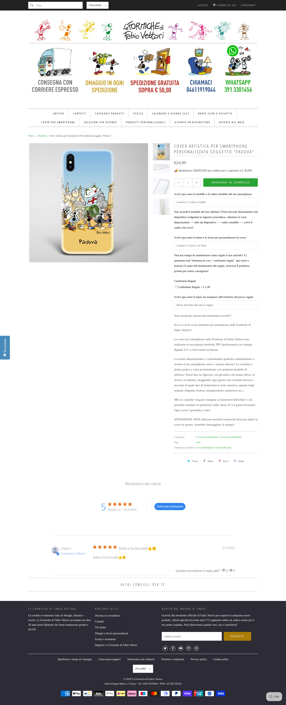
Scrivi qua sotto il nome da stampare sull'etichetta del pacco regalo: (214, 297)
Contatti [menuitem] (79, 113)
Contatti (99, 621)
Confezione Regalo (185, 281)
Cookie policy (221, 659)
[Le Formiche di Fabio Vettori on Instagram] (196, 648)
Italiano (96, 5)
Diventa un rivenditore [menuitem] (192, 122)
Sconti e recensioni (105, 639)
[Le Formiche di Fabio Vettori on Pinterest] (188, 648)
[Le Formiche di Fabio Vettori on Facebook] (172, 648)
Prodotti (42, 135)
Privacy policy (199, 659)
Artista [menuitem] (58, 113)
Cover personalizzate (207, 437)
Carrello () (226, 5)
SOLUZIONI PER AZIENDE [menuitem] (100, 122)
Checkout (248, 5)
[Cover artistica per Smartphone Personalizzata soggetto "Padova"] (88, 202)
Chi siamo (100, 627)
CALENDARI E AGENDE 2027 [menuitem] (170, 113)
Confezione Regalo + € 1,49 (194, 287)
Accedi (203, 5)
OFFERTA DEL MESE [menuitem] (232, 122)
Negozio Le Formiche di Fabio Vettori (116, 645)
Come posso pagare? (109, 659)
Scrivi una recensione (170, 506)
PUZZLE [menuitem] (138, 113)
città (198, 442)
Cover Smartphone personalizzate (213, 447)
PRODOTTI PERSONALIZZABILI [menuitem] (146, 122)
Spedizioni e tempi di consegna (75, 659)
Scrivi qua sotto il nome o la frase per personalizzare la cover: (210, 237)
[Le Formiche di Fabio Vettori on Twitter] (165, 648)
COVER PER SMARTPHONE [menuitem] (58, 122)
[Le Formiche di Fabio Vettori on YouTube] (180, 648)
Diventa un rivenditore (107, 615)
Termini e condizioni (172, 659)
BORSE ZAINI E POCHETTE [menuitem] (215, 113)
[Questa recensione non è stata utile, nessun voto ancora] (230, 571)
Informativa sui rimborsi (140, 659)
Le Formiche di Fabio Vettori (147, 679)
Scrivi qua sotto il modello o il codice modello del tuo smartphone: (213, 194)
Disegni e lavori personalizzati (111, 633)
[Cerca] (32, 5)
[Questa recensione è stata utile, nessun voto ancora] (223, 571)
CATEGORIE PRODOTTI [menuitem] (110, 113)
